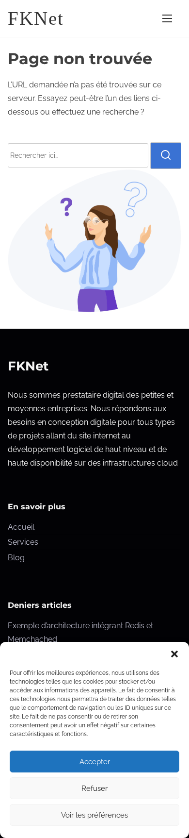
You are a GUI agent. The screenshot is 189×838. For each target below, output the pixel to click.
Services (23, 542)
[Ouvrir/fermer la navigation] (167, 18)
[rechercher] (165, 155)
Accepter (94, 761)
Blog (16, 557)
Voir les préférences (94, 815)
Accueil (21, 527)
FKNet (36, 18)
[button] (174, 654)
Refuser (94, 788)
